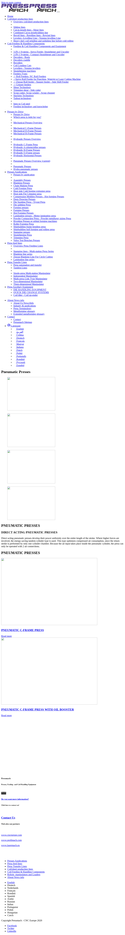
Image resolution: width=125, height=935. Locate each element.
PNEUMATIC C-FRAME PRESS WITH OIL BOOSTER (37, 709)
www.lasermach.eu (10, 845)
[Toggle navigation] (58, 11)
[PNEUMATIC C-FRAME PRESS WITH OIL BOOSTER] (49, 703)
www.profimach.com (11, 840)
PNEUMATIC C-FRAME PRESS (22, 630)
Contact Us (8, 817)
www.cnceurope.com (11, 835)
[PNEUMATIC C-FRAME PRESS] (49, 624)
